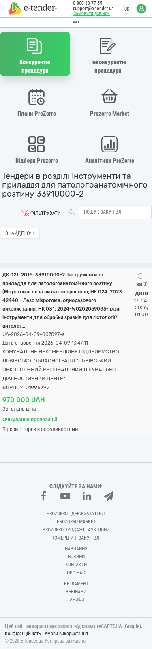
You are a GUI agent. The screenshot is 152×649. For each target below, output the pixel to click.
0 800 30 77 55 (87, 3)
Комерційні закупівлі (76, 538)
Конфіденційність (23, 633)
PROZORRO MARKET (76, 522)
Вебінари (76, 592)
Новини (76, 556)
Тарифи (76, 599)
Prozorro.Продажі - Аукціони (76, 530)
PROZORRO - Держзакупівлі (76, 513)
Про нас (76, 573)
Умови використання (66, 633)
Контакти (76, 565)
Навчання (76, 549)
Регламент (76, 584)
